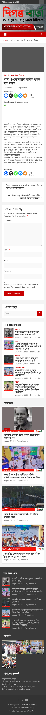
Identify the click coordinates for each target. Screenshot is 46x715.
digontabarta (23, 88)
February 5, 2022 (10, 88)
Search (39, 313)
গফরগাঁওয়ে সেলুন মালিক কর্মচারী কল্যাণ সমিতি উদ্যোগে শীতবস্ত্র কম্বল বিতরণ (24, 196)
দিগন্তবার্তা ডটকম (29, 705)
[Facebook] (6, 95)
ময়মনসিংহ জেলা (20, 368)
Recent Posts (13, 324)
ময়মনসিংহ (14, 75)
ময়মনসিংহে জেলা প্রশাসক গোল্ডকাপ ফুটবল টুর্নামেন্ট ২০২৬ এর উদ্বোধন (28, 373)
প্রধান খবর (7, 75)
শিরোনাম (21, 75)
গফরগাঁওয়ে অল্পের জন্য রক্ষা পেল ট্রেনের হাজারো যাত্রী (26, 359)
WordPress (31, 711)
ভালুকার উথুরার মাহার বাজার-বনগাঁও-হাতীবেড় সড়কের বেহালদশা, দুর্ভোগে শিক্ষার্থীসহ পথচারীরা (27, 388)
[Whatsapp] (15, 95)
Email (7, 260)
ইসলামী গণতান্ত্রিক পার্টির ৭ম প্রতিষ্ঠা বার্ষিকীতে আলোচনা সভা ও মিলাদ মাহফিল (28, 346)
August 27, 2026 (21, 337)
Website (7, 271)
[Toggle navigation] (5, 34)
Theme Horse (26, 708)
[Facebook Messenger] (20, 95)
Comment (8, 220)
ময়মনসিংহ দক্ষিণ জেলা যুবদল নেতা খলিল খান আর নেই (27, 333)
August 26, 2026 (21, 364)
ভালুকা (17, 382)
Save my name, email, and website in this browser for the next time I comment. (21, 285)
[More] (25, 95)
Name (7, 250)
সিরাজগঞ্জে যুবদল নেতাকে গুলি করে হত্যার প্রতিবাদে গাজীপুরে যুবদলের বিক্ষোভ (24, 186)
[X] (11, 95)
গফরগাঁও (17, 329)
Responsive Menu (41, 2)
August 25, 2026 (21, 378)
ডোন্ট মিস (8, 403)
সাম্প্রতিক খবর (10, 573)
